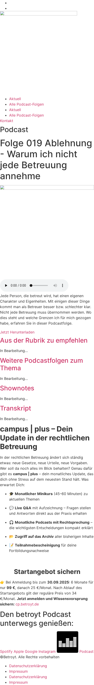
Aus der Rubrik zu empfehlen (44, 340)
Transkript (15, 408)
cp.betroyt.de (27, 604)
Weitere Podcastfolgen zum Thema (41, 364)
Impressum (18, 671)
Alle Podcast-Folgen (26, 104)
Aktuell (15, 98)
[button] (47, 340)
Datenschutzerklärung (28, 666)
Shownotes (17, 388)
